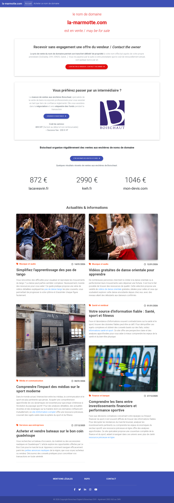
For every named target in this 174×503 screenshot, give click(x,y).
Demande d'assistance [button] (55, 116)
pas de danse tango (53, 289)
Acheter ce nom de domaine (46, 3)
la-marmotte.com (87, 23)
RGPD (87, 479)
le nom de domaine (87, 14)
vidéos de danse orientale (109, 289)
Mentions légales (63, 479)
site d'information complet (44, 412)
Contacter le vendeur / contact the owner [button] (85, 66)
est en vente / (87, 31)
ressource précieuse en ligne (102, 437)
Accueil (29, 3)
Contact (111, 479)
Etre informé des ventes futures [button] (85, 158)
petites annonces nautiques (37, 450)
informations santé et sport (101, 330)
